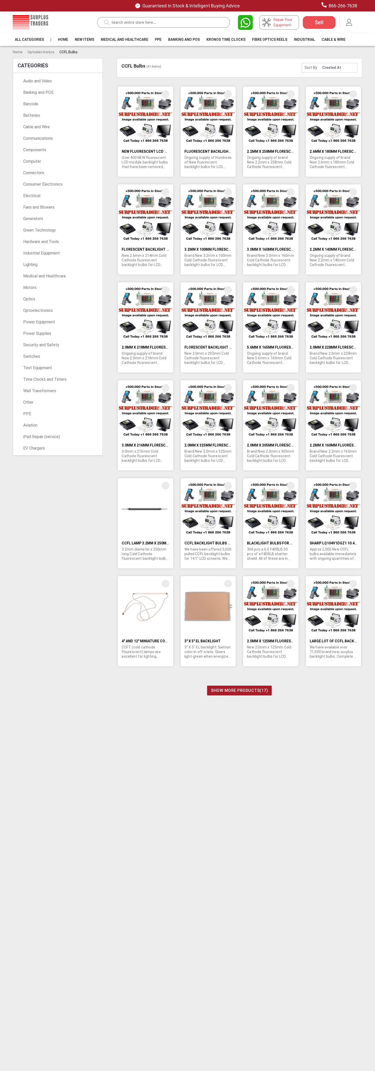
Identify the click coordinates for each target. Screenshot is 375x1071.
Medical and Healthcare (124, 39)
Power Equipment (39, 322)
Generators (33, 218)
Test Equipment (37, 367)
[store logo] (30, 22)
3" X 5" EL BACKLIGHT (202, 641)
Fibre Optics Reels (269, 39)
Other (28, 402)
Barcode (30, 103)
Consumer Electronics (42, 184)
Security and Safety (41, 344)
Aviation (30, 425)
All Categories (29, 39)
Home (63, 39)
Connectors (33, 172)
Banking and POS (38, 92)
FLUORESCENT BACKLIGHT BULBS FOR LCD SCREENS (230, 151)
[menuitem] (29, 39)
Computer (32, 161)
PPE (158, 39)
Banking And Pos (184, 39)
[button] (165, 94)
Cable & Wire (333, 39)
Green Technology (39, 230)
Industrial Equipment (41, 253)
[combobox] (166, 22)
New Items (84, 39)
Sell (319, 22)
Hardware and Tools (41, 241)
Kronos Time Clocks (225, 39)
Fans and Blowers (39, 207)
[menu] (181, 39)
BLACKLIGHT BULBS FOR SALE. (273, 543)
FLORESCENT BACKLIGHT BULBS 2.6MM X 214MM (164, 249)
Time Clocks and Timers (45, 379)
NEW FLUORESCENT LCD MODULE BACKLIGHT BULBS (167, 151)
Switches (31, 356)
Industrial (304, 39)
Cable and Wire (36, 126)
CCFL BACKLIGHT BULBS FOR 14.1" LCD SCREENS (226, 543)
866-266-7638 (343, 5)
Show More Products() (239, 690)
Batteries (31, 115)
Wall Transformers (39, 390)
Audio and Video (37, 81)
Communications (38, 138)
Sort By (311, 67)
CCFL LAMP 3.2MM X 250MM (145, 543)
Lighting (30, 264)
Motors (29, 287)
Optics (29, 299)
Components (34, 149)
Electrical (31, 195)
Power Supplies (37, 333)
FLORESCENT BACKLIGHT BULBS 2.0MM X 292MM (226, 347)
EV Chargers (34, 448)
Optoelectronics (41, 52)
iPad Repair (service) (41, 436)
